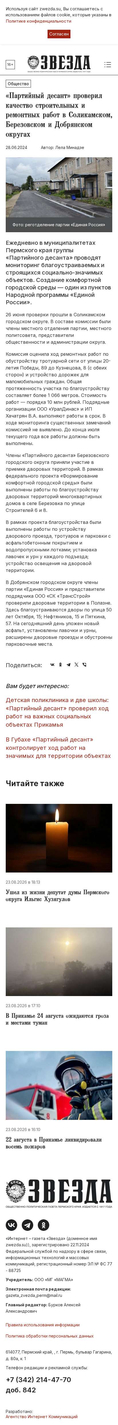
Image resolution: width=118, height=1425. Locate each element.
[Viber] (84, 664)
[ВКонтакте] (52, 664)
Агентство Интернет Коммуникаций (42, 1416)
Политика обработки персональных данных (50, 1335)
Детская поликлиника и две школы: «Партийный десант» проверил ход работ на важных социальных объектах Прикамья (57, 712)
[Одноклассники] (60, 664)
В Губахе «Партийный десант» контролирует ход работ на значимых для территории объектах (58, 747)
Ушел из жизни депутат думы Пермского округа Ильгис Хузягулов (57, 896)
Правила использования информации (43, 1324)
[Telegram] (68, 664)
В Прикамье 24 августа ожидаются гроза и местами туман (57, 1020)
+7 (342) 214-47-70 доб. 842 (38, 1385)
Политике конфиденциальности (38, 21)
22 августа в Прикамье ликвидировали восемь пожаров (54, 1144)
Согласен (59, 34)
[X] (76, 664)
